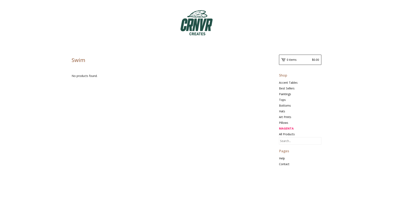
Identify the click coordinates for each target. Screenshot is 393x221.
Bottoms (285, 105)
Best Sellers (287, 88)
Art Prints (285, 117)
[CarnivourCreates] (196, 22)
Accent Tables (288, 83)
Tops (282, 100)
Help (282, 158)
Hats (282, 111)
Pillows (283, 123)
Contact (284, 164)
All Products (287, 134)
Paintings (285, 94)
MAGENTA (286, 128)
